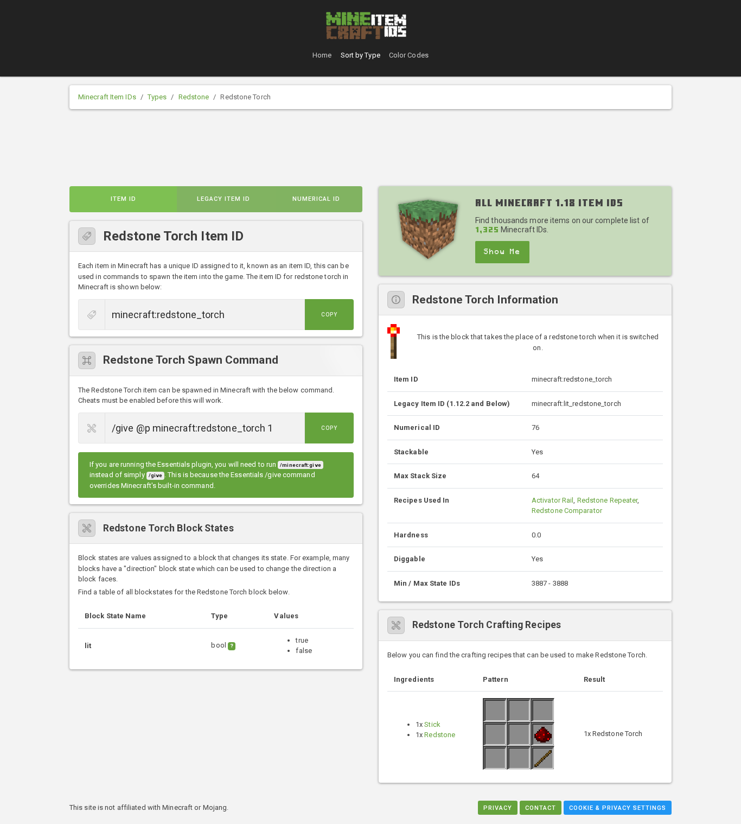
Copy (329, 315)
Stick (432, 724)
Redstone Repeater (607, 500)
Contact (540, 808)
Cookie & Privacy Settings (617, 808)
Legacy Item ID (223, 198)
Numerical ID (316, 198)
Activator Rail (552, 500)
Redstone (193, 97)
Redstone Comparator (567, 510)
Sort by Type (360, 55)
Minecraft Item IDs (107, 97)
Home (321, 55)
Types (157, 97)
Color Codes (409, 55)
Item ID (123, 198)
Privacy (497, 808)
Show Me (502, 252)
